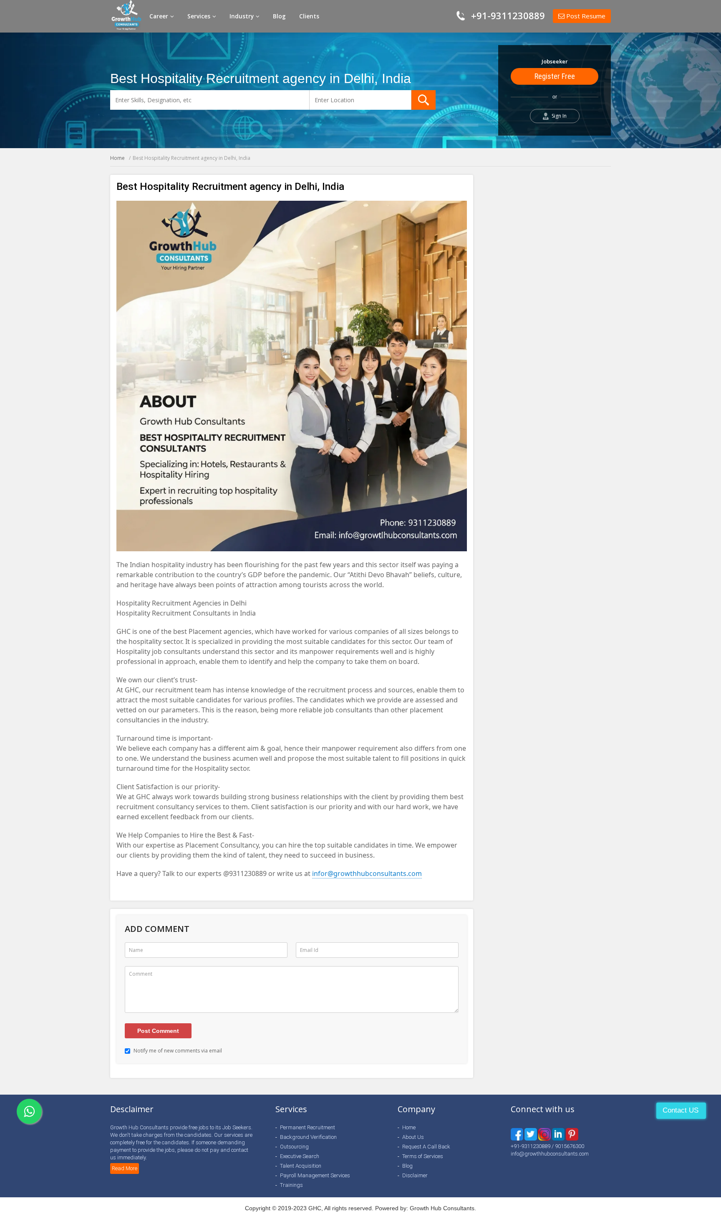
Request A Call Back (426, 1146)
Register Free (554, 76)
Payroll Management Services (315, 1175)
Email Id (309, 950)
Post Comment (158, 1030)
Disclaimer (415, 1175)
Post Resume (585, 16)
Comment (140, 973)
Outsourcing (294, 1146)
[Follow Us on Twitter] (530, 1134)
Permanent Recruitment (307, 1127)
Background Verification (308, 1137)
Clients (309, 16)
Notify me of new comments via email (177, 1050)
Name (136, 950)
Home (117, 158)
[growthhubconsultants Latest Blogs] (572, 1134)
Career (159, 16)
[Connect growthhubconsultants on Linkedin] (544, 1134)
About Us (413, 1137)
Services (199, 16)
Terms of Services (422, 1156)
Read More (124, 1168)
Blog (279, 16)
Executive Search (299, 1156)
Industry (242, 16)
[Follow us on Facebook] (517, 1134)
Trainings (291, 1185)
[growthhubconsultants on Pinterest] (558, 1134)
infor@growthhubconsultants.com (367, 873)
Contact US (680, 1110)
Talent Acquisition (300, 1166)
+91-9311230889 (508, 15)
